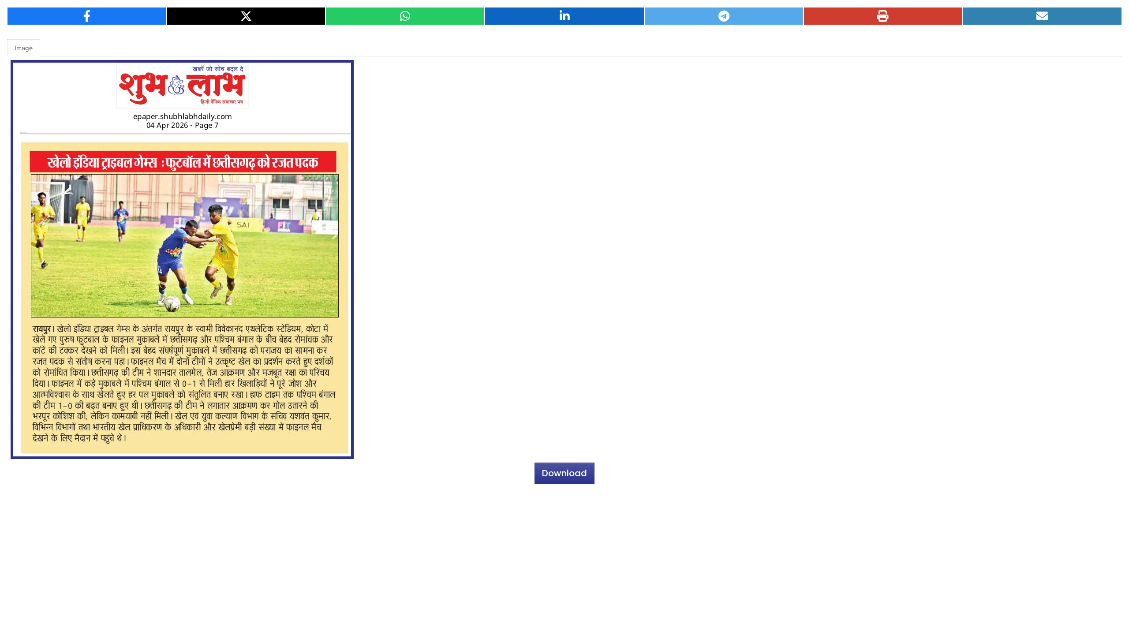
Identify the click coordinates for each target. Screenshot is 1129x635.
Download (564, 473)
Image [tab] (24, 48)
